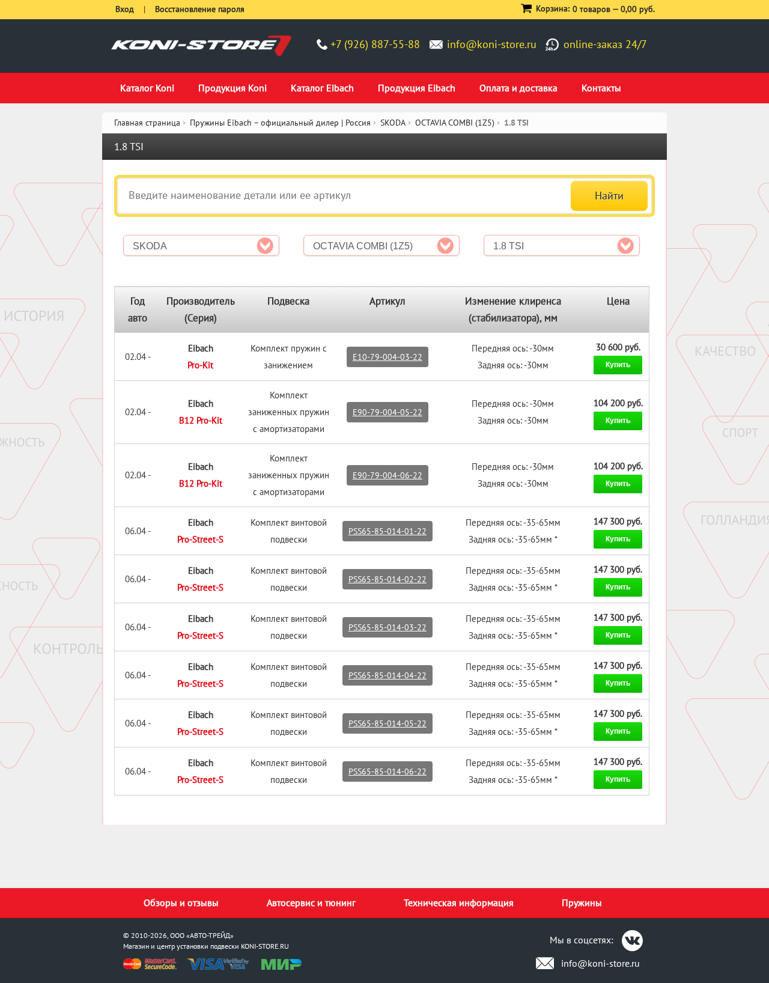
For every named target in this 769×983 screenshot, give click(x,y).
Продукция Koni (232, 88)
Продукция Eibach (416, 88)
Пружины (582, 902)
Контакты (601, 88)
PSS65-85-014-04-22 (387, 675)
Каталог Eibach (322, 88)
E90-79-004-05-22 (387, 412)
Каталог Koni (147, 88)
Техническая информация (459, 902)
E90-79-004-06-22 (387, 475)
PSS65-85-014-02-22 (387, 579)
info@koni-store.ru (491, 44)
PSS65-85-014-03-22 (387, 627)
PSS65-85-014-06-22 (387, 771)
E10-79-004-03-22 (387, 357)
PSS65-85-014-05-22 (387, 723)
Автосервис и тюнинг (311, 902)
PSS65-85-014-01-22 (387, 531)
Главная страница (147, 122)
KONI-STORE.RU (265, 946)
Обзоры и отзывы (181, 902)
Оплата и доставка (518, 88)
